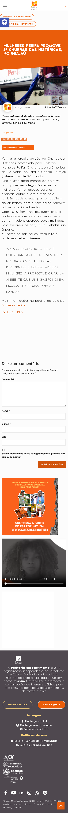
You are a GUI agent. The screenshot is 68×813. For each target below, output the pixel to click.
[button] (3, 139)
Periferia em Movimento (18, 24)
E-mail (6, 424)
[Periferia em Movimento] (34, 5)
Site (4, 437)
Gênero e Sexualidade (17, 16)
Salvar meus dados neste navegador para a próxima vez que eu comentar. (33, 455)
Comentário (9, 379)
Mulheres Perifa (13, 305)
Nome (6, 411)
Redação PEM (13, 312)
